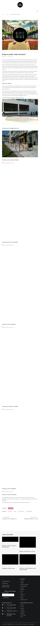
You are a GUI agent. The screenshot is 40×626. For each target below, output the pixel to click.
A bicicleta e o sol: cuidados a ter (9, 518)
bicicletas (10, 511)
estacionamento (29, 511)
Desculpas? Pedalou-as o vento (31, 518)
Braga (15, 511)
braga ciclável (21, 511)
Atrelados (10, 508)
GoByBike (3, 56)
